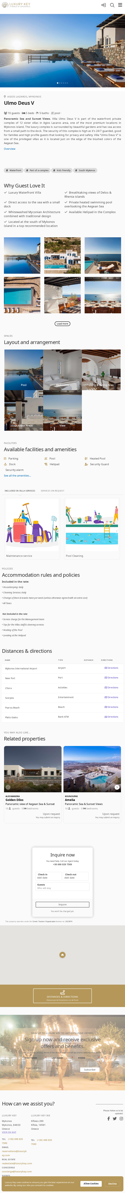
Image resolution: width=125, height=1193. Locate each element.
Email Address (33, 1068)
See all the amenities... (17, 475)
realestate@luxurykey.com (17, 1163)
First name (31, 1058)
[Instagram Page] (120, 1119)
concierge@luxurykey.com (17, 1171)
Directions (112, 667)
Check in (42, 874)
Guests (41, 884)
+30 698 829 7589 (62, 864)
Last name (57, 1058)
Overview (9, 148)
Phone (81, 1058)
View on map (9, 1132)
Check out (70, 874)
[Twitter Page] (113, 1119)
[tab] (20, 491)
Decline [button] (112, 1183)
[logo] (50, 5)
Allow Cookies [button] (91, 1183)
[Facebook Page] (107, 1119)
